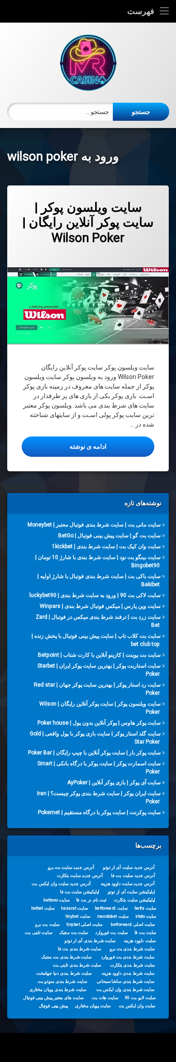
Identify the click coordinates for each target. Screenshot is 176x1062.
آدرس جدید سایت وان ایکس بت (61, 883)
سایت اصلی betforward (133, 924)
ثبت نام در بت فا (91, 899)
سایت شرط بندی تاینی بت (77, 964)
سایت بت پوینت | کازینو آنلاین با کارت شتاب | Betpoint (99, 655)
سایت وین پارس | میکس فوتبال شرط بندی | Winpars (100, 606)
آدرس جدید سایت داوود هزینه (128, 883)
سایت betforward (111, 907)
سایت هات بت (105, 997)
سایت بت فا (145, 932)
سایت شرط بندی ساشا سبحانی (125, 981)
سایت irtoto (146, 916)
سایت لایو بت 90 (140, 997)
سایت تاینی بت (38, 932)
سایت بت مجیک (73, 932)
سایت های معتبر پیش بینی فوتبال (53, 997)
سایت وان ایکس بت (137, 1005)
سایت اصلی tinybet (84, 924)
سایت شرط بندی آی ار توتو (90, 940)
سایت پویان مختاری (93, 1005)
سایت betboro (56, 899)
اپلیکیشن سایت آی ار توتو (131, 891)
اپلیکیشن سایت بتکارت (134, 899)
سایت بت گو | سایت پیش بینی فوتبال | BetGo (109, 535)
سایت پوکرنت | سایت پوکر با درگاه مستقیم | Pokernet (99, 812)
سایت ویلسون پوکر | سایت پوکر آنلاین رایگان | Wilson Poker (88, 222)
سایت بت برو (47, 924)
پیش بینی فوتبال (53, 1005)
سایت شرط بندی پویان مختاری (57, 989)
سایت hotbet (43, 907)
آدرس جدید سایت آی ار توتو (128, 867)
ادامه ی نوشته (64, 446)
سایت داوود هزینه (140, 940)
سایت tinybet (77, 916)
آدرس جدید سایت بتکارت (80, 875)
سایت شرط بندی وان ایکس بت (125, 989)
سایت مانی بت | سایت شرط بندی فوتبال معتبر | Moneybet (94, 525)
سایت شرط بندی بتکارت (132, 964)
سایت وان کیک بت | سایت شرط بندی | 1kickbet (106, 546)
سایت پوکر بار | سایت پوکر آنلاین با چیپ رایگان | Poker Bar (94, 752)
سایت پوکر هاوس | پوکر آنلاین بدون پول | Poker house (99, 723)
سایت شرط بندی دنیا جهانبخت (64, 973)
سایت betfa (145, 907)
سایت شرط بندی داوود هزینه (128, 973)
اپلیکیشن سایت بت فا (79, 891)
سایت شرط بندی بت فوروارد (128, 956)
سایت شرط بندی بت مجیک (66, 956)
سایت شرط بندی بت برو (132, 948)
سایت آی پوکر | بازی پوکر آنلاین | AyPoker (114, 782)
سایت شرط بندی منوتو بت (62, 981)
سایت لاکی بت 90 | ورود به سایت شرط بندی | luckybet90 (95, 595)
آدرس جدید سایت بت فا (133, 875)
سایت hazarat (74, 907)
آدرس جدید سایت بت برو (71, 867)
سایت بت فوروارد (111, 932)
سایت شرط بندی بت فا (79, 948)
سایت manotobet (113, 916)
